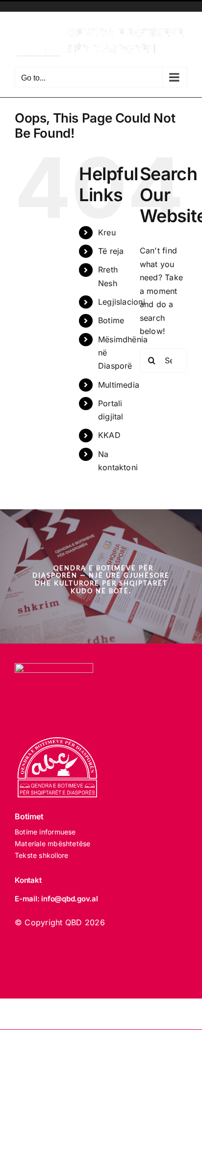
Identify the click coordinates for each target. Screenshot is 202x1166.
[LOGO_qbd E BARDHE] (59, 741)
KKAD (109, 435)
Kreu (107, 232)
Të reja (111, 251)
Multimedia (118, 385)
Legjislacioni (121, 302)
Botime (111, 320)
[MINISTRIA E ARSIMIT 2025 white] (54, 667)
